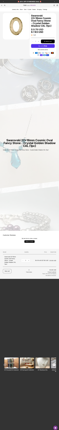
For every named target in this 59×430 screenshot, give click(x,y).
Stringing (39, 9)
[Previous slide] (3, 1)
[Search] (4, 5)
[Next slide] (54, 1)
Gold (25, 9)
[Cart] (57, 5)
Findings (45, 9)
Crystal (29, 9)
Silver (21, 9)
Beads (34, 9)
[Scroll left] (5, 364)
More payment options (43, 49)
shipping (54, 273)
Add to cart (49, 41)
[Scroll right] (54, 364)
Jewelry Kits (15, 9)
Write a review (29, 241)
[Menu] (1, 5)
